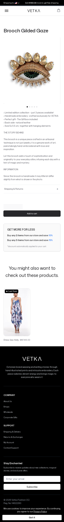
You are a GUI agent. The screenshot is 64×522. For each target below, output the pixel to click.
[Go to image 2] (29, 106)
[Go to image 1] (27, 106)
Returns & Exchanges (13, 437)
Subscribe (32, 486)
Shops (6, 406)
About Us (8, 401)
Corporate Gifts (10, 417)
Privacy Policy (40, 511)
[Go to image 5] (36, 106)
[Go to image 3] (32, 106)
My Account (9, 442)
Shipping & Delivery (12, 432)
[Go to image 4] (34, 106)
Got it (32, 517)
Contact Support (11, 448)
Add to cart (32, 213)
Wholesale (8, 412)
